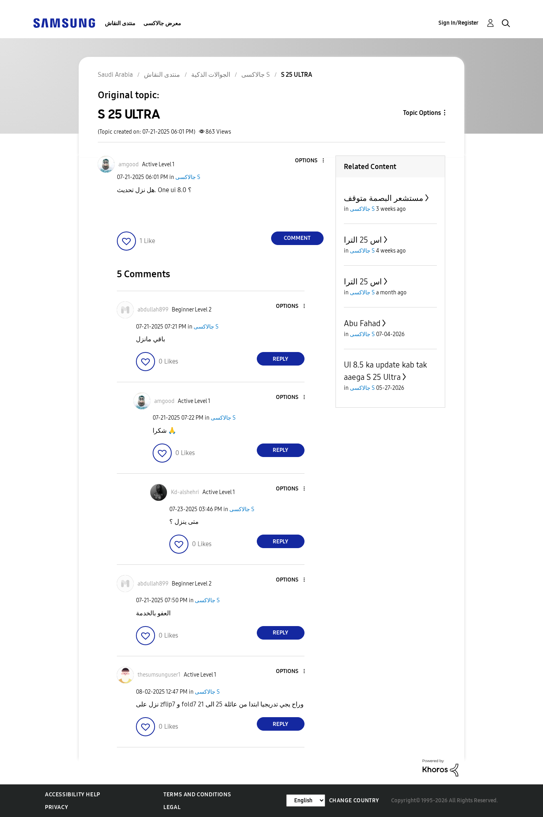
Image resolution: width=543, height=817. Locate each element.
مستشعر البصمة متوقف (383, 198)
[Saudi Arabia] (64, 22)
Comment (297, 238)
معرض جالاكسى (162, 23)
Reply (280, 359)
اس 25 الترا (363, 240)
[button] (310, 161)
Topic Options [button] (422, 113)
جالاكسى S (187, 177)
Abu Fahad (362, 323)
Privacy (56, 807)
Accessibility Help (72, 794)
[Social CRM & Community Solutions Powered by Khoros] (440, 767)
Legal (171, 807)
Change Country (354, 800)
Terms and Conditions (197, 794)
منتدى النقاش (120, 23)
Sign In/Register (458, 22)
